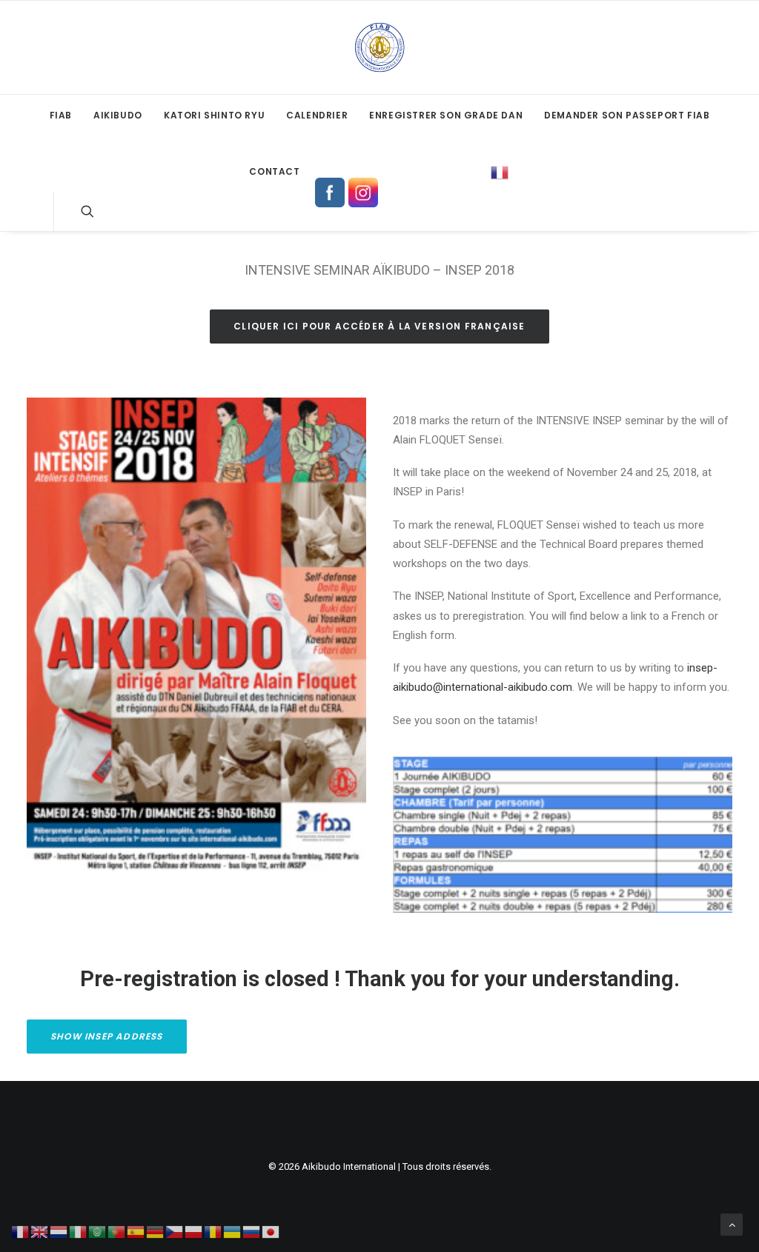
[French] (500, 167)
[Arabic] (97, 1231)
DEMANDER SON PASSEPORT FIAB (626, 115)
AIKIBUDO (117, 115)
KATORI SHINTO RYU (214, 115)
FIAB (61, 115)
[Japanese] (271, 1231)
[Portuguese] (117, 1231)
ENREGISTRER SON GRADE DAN (446, 115)
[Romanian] (213, 1231)
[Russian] (252, 1231)
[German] (155, 1231)
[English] (40, 1231)
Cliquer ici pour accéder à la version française (379, 326)
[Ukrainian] (232, 1231)
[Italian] (78, 1231)
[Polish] (194, 1231)
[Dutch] (59, 1231)
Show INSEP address (106, 1036)
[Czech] (175, 1231)
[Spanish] (136, 1231)
